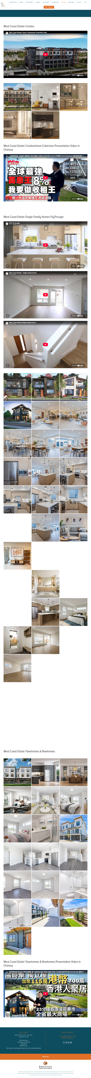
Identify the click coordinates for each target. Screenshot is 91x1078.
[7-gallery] (17, 885)
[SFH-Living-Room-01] (17, 584)
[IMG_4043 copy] (17, 640)
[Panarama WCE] (73, 724)
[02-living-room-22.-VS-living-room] (17, 612)
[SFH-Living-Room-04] (17, 556)
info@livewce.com (24, 1045)
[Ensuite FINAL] (45, 584)
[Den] (73, 584)
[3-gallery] (73, 913)
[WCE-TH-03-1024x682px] (73, 800)
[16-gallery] (45, 913)
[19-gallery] (45, 885)
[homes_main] (45, 724)
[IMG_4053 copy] (17, 668)
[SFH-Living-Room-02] (73, 556)
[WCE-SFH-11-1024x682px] (45, 443)
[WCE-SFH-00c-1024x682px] (73, 387)
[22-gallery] (17, 913)
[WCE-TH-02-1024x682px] (45, 800)
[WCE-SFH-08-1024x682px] (45, 471)
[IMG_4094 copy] (73, 668)
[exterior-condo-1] (17, 97)
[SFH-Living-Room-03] (45, 556)
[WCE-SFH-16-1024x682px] (45, 415)
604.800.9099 (24, 1044)
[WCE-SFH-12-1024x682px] (17, 443)
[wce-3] (73, 97)
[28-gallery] (73, 885)
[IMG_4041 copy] (45, 612)
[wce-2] (17, 125)
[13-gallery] (17, 857)
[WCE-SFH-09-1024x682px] (17, 471)
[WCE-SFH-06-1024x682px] (17, 499)
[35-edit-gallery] (73, 828)
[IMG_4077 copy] (17, 696)
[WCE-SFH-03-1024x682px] (73, 499)
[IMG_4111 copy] (73, 696)
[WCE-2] (73, 612)
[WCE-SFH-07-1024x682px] (73, 471)
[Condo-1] (45, 97)
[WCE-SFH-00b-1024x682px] (45, 387)
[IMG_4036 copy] (45, 640)
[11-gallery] (45, 857)
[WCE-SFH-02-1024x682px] (17, 528)
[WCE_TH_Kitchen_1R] (45, 772)
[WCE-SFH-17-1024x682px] (73, 528)
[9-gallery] (73, 857)
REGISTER (45, 1056)
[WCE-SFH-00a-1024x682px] (17, 387)
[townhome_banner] (17, 772)
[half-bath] (45, 828)
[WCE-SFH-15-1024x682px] (73, 415)
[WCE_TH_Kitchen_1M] (73, 772)
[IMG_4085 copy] (45, 696)
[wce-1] (45, 125)
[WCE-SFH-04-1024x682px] (45, 499)
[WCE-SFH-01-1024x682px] (45, 528)
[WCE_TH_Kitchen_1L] (17, 800)
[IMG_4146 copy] (73, 640)
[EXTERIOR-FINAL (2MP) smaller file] (17, 415)
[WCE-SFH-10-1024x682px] (73, 443)
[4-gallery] (17, 941)
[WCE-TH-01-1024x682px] (17, 828)
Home (80, 13)
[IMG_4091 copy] (45, 668)
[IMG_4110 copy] (17, 724)
